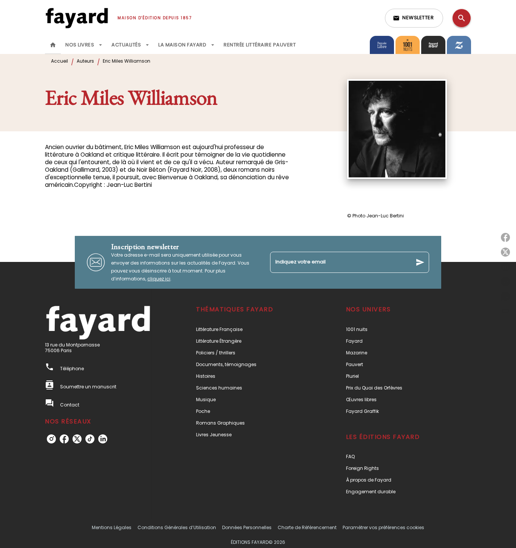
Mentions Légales (111, 527)
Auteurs (85, 61)
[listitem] (51, 439)
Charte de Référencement (307, 527)
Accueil (59, 61)
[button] (414, 18)
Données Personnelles (247, 527)
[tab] (53, 45)
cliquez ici (158, 279)
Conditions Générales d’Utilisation (176, 527)
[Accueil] (76, 18)
